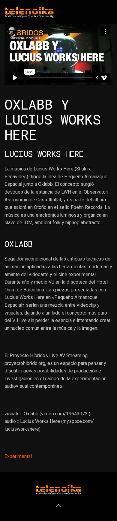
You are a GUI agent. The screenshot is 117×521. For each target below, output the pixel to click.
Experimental (18, 456)
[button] (58, 505)
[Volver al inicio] (29, 12)
